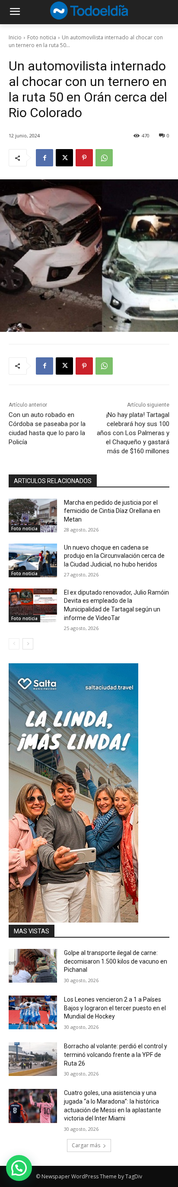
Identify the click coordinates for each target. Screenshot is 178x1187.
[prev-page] (14, 643)
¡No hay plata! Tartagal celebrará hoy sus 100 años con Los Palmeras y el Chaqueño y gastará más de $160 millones (133, 433)
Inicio (15, 37)
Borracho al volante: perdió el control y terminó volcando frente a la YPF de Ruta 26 (115, 1054)
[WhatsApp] (104, 157)
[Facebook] (44, 157)
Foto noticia (41, 37)
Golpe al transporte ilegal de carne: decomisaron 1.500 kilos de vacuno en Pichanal (115, 961)
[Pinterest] (84, 157)
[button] (19, 1168)
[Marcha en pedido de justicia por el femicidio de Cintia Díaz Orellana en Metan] (33, 515)
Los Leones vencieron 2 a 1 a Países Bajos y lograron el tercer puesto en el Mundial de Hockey (115, 1008)
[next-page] (27, 643)
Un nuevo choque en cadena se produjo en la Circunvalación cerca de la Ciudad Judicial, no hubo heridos (114, 556)
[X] (64, 157)
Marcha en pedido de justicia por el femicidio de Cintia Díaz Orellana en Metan (112, 511)
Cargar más (86, 1145)
